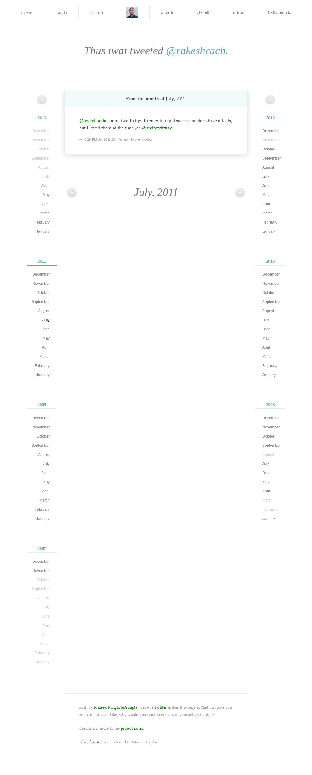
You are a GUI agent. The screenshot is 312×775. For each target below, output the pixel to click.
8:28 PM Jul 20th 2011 (101, 139)
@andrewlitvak (157, 128)
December (41, 274)
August (44, 311)
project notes (132, 728)
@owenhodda (92, 120)
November (41, 283)
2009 (41, 404)
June (45, 186)
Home (26, 12)
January (43, 231)
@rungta (129, 707)
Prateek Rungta (107, 707)
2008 (270, 404)
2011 (41, 261)
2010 (270, 261)
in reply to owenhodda (135, 139)
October (43, 293)
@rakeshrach (195, 50)
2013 (41, 118)
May (46, 195)
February (42, 222)
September (40, 302)
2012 (270, 118)
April (46, 204)
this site (95, 742)
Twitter (160, 707)
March (44, 213)
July (46, 320)
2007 (41, 548)
